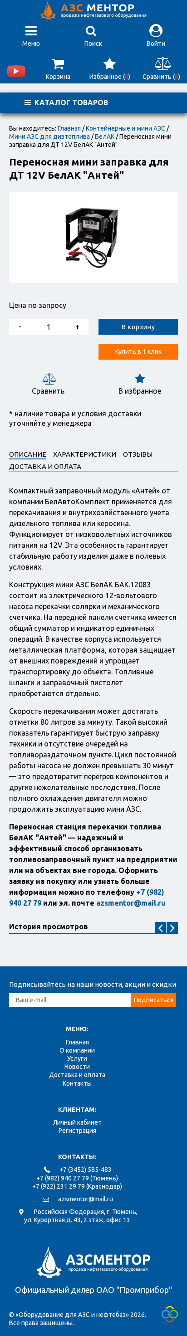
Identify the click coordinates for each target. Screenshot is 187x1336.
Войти (156, 43)
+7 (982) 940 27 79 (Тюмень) (77, 1178)
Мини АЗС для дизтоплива (49, 136)
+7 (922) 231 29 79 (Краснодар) (77, 1186)
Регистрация (77, 1130)
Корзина (58, 76)
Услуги (77, 1058)
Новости (77, 1066)
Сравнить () (161, 76)
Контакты (77, 1083)
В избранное (139, 391)
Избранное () (109, 76)
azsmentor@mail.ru (85, 1199)
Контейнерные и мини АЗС (125, 128)
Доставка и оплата (77, 1074)
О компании (77, 1050)
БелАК (104, 136)
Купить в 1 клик (138, 351)
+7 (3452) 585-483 (85, 1169)
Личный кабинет (77, 1122)
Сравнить (48, 391)
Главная (69, 128)
